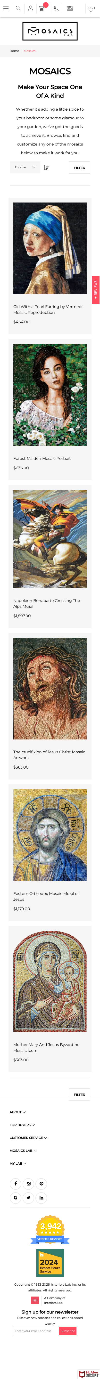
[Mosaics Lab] (50, 31)
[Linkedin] (41, 1198)
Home (14, 51)
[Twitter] (28, 1198)
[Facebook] (15, 1184)
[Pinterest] (41, 1184)
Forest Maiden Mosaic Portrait (42, 458)
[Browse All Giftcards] (70, 8)
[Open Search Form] (18, 8)
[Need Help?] (56, 9)
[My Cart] (44, 9)
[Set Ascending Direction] (45, 166)
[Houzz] (15, 1198)
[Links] (30, 8)
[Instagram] (28, 1184)
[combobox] (25, 167)
